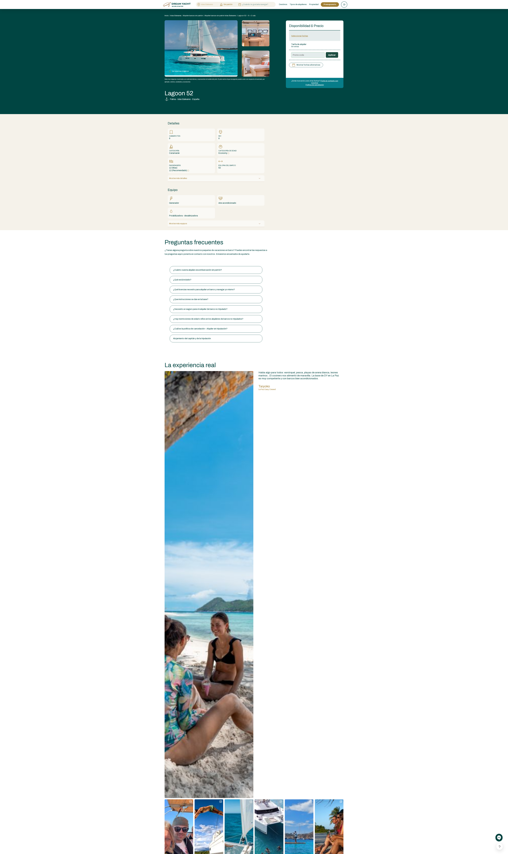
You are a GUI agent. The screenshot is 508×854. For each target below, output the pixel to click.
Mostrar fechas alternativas (308, 65)
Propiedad (314, 4)
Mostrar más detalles (178, 178)
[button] (216, 270)
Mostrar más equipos (178, 224)
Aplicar (332, 55)
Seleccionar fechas (299, 36)
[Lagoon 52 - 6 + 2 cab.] (255, 33)
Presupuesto (330, 4)
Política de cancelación (315, 85)
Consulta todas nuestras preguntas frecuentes (186, 261)
